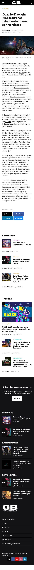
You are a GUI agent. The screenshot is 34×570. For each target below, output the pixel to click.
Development (17, 339)
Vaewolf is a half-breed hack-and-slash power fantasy (21, 261)
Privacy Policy (6, 539)
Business (6, 8)
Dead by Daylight (8, 81)
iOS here (8, 122)
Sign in (4, 523)
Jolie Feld (6, 251)
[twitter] (9, 559)
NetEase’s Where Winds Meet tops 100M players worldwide (22, 494)
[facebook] (13, 559)
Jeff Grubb (7, 30)
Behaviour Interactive (17, 97)
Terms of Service (8, 535)
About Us (5, 531)
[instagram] (21, 559)
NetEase (18, 99)
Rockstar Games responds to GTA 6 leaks (22, 244)
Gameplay (17, 240)
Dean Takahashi (8, 268)
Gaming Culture (8, 324)
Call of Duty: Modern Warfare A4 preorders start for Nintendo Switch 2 (21, 279)
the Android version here (22, 119)
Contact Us (6, 527)
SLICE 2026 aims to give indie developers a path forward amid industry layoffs (16, 329)
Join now (21, 73)
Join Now (17, 398)
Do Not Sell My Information (11, 544)
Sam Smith (6, 353)
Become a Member (8, 519)
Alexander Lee (8, 334)
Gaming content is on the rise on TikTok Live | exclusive (22, 463)
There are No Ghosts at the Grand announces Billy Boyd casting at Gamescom (21, 345)
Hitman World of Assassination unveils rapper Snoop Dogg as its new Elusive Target (22, 363)
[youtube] (17, 559)
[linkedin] (25, 559)
